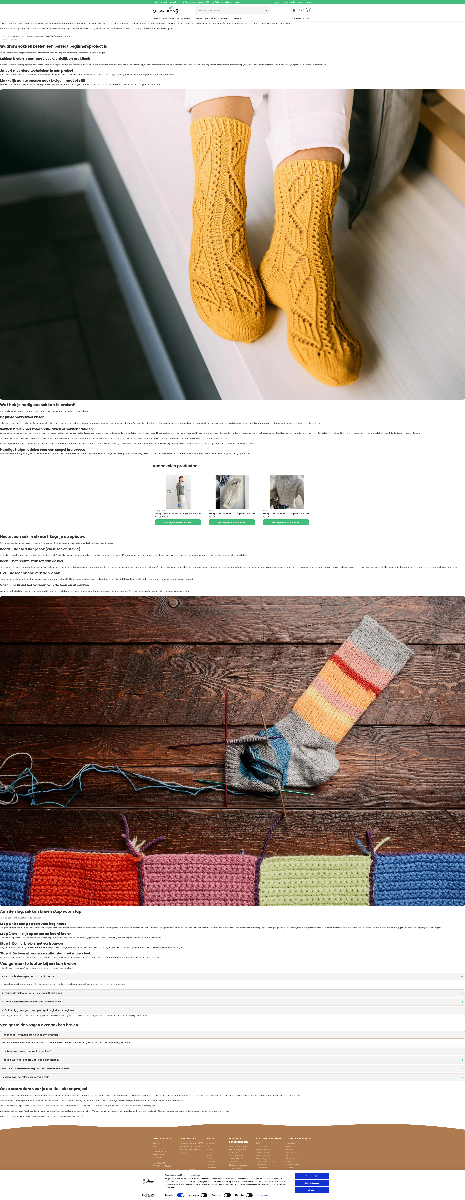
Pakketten (222, 18)
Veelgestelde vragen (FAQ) (192, 1143)
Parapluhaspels (236, 1158)
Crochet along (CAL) (265, 1161)
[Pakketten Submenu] (229, 19)
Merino (210, 1149)
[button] (232, 976)
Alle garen (211, 1143)
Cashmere (211, 1167)
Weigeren (312, 1190)
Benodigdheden (183, 18)
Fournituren (234, 1152)
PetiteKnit (289, 1167)
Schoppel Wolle (292, 1164)
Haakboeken (261, 1167)
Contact (308, 2)
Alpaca (210, 1164)
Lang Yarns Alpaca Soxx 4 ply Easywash (178, 513)
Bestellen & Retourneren (191, 1149)
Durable (288, 1146)
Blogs (155, 1146)
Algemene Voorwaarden (191, 1146)
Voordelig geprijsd (264, 1149)
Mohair (210, 1155)
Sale (307, 18)
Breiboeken (261, 1164)
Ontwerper (296, 18)
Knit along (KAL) (263, 1158)
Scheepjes (290, 1143)
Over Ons (278, 2)
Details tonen (262, 1195)
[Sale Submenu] (311, 19)
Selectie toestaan (312, 1183)
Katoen (210, 1152)
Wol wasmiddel (236, 1155)
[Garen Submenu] (160, 19)
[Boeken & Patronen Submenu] (215, 19)
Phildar (288, 1161)
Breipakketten (262, 1152)
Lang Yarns (290, 1149)
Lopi (287, 1155)
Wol (208, 1146)
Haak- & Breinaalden (238, 1146)
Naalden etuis (235, 1168)
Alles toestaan (312, 1176)
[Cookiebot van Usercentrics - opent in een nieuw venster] (148, 1195)
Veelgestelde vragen (293, 2)
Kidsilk (209, 1158)
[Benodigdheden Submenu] (193, 19)
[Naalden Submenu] (173, 19)
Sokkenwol (211, 1161)
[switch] (204, 1195)
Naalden (167, 18)
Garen (155, 18)
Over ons (157, 1143)
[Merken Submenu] (241, 19)
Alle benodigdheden (238, 1149)
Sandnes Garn (291, 1152)
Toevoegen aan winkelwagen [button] (178, 522)
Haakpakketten (263, 1155)
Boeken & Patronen (204, 18)
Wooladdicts (291, 1158)
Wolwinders (234, 1161)
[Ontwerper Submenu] (303, 19)
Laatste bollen (262, 1146)
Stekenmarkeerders (238, 1165)
